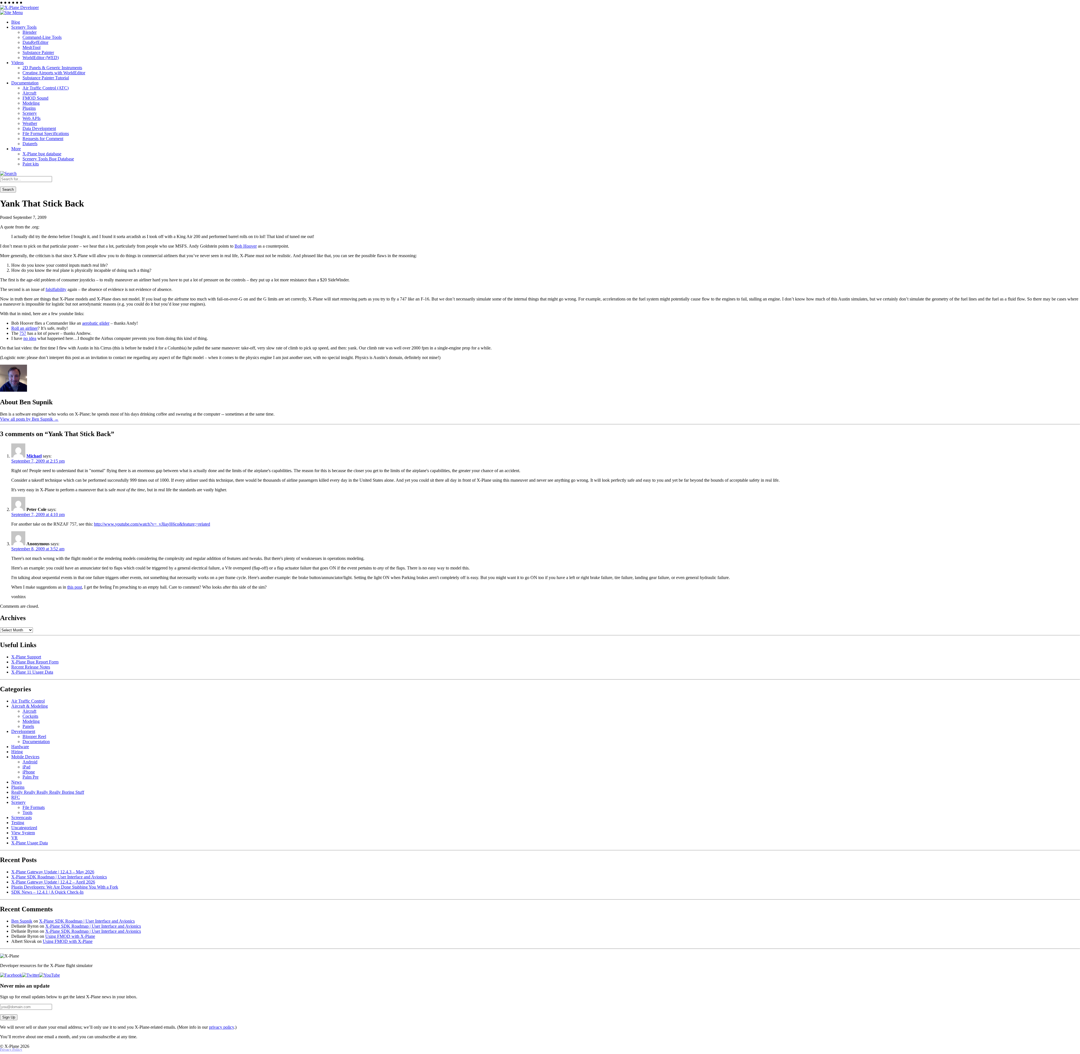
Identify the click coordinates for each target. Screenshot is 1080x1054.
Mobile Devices (25, 756)
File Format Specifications (45, 133)
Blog (15, 22)
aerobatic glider (95, 323)
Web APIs (31, 118)
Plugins (29, 108)
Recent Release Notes (30, 667)
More (16, 148)
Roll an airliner (24, 328)
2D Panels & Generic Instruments (52, 67)
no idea (29, 338)
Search (8, 189)
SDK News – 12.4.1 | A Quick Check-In (47, 892)
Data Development (39, 128)
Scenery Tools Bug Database (48, 158)
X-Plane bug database (41, 153)
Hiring (17, 751)
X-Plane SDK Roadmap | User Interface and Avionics (59, 876)
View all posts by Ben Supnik (29, 419)
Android (29, 761)
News (16, 782)
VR (14, 837)
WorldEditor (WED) (40, 57)
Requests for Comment (42, 138)
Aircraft (29, 93)
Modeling (31, 103)
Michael (34, 456)
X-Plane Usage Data (29, 842)
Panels (28, 726)
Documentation (25, 82)
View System (23, 832)
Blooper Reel (34, 736)
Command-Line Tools (42, 37)
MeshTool (31, 47)
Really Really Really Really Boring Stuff (47, 792)
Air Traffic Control (28, 701)
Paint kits (30, 164)
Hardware (20, 746)
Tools (27, 812)
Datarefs (29, 143)
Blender (29, 32)
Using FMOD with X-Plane (70, 936)
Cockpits (30, 716)
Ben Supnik (21, 921)
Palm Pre (30, 777)
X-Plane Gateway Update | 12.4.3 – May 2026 (52, 871)
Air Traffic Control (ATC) (45, 88)
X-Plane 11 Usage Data (32, 672)
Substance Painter (38, 52)
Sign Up (8, 1017)
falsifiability (56, 289)
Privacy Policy (11, 1049)
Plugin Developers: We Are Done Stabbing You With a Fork (64, 887)
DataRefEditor (35, 42)
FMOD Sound (35, 98)
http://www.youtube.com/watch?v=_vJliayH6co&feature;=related (152, 524)
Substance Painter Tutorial (45, 77)
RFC (15, 797)
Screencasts (21, 817)
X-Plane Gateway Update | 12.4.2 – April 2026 (53, 882)
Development (23, 731)
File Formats (33, 807)
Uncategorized (24, 827)
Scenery (29, 113)
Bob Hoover (246, 246)
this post (74, 587)
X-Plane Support (26, 656)
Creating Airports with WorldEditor (53, 72)
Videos (17, 62)
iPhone (28, 772)
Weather (29, 123)
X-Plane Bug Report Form (34, 662)
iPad (26, 766)
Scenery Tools (24, 27)
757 (22, 333)
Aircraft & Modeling (29, 706)
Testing (17, 822)
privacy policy (221, 1027)
